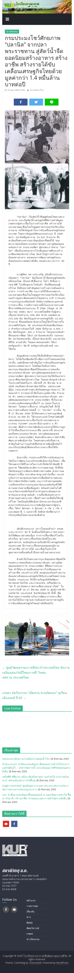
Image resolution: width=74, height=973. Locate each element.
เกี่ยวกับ (30, 911)
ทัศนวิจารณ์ (33, 928)
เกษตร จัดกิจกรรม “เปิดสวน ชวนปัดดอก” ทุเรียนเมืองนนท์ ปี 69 (34, 695)
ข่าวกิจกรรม (12, 31)
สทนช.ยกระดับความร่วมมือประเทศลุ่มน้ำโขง (26, 758)
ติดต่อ (30, 922)
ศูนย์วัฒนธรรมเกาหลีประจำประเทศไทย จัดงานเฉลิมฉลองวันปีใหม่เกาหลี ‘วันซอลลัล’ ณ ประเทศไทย (36, 672)
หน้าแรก (31, 900)
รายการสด (32, 906)
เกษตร (30, 933)
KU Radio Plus (37, 90)
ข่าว (29, 917)
